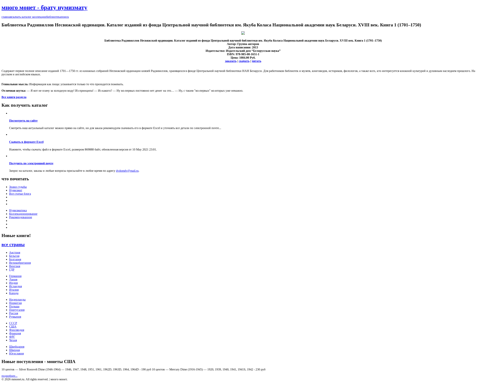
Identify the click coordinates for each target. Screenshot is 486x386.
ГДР (11, 269)
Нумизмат (15, 190)
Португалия (16, 309)
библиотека (53, 16)
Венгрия (14, 266)
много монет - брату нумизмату (44, 7)
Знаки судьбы (18, 186)
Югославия (16, 353)
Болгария (15, 259)
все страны (13, 244)
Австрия (14, 252)
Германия (15, 276)
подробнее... (9, 375)
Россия (13, 313)
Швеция (14, 350)
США (13, 326)
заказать (231, 61)
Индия (13, 282)
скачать (244, 61)
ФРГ (12, 336)
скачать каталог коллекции (28, 16)
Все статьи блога (20, 193)
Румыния (15, 316)
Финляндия (16, 330)
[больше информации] (243, 33)
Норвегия (15, 303)
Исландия (15, 286)
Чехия (13, 340)
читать (256, 61)
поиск (65, 16)
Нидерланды (17, 299)
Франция (15, 333)
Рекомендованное (20, 217)
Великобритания (20, 262)
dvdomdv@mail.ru (127, 170)
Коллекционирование (23, 213)
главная (6, 16)
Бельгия (14, 256)
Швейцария (16, 346)
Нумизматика (18, 210)
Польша (14, 306)
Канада (13, 293)
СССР (13, 323)
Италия (14, 289)
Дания (13, 279)
